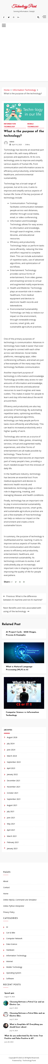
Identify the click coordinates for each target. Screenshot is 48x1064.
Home (5, 893)
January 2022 (12, 774)
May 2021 (11, 824)
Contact (6, 887)
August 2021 (12, 805)
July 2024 (10, 743)
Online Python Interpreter (13, 906)
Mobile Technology (33, 125)
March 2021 (12, 836)
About (5, 881)
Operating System (13, 973)
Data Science (11, 944)
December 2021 (13, 780)
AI (7, 927)
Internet (9, 961)
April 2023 (11, 768)
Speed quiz (9, 993)
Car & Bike (10, 932)
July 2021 (10, 811)
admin (11, 142)
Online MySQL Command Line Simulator (20, 900)
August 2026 (12, 737)
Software (10, 978)
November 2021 (13, 787)
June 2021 (11, 817)
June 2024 (11, 749)
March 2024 (12, 756)
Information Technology (10, 125)
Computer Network (14, 938)
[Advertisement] (24, 55)
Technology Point (24, 6)
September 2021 (14, 799)
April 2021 (11, 830)
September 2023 (14, 762)
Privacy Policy (8, 912)
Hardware (10, 950)
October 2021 (12, 793)
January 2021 (12, 848)
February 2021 (13, 842)
